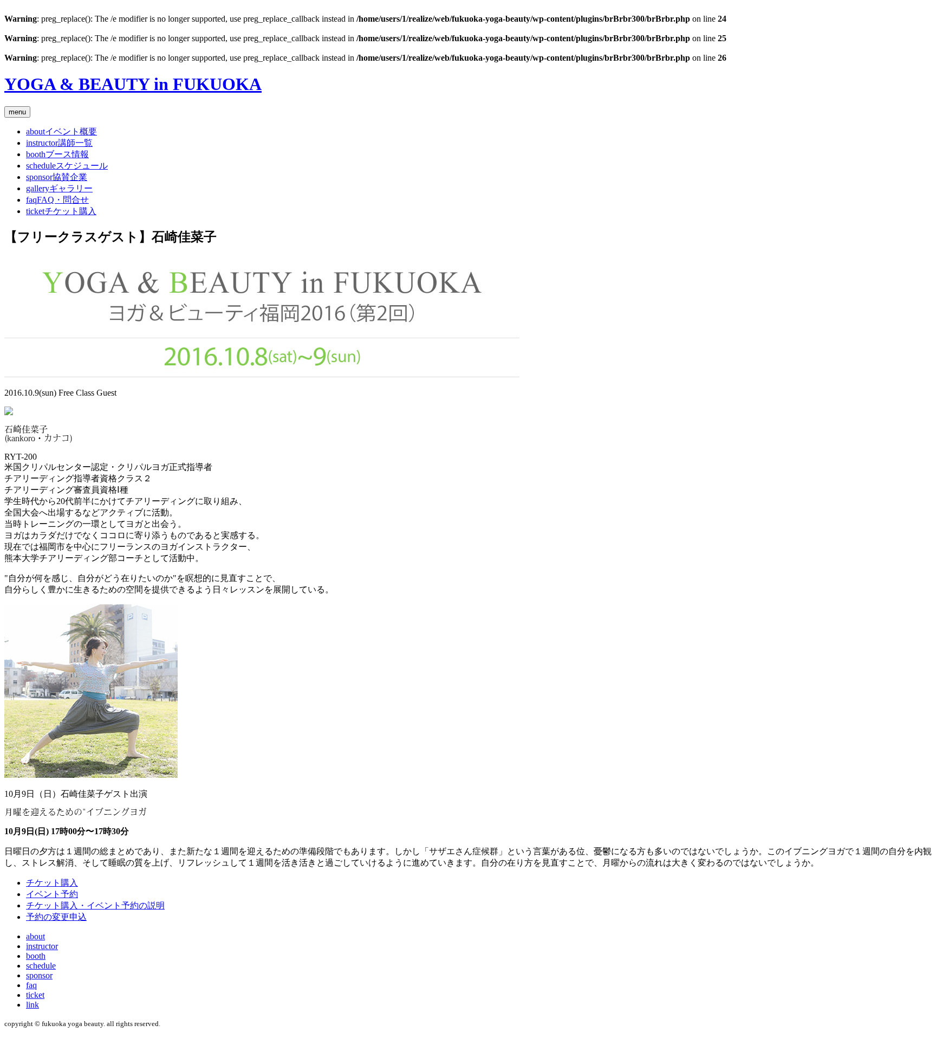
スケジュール (67, 165)
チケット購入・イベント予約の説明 (95, 905)
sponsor (39, 975)
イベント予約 (52, 894)
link (32, 1004)
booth (36, 955)
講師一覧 (59, 142)
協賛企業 (56, 177)
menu (17, 112)
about (35, 936)
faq (31, 985)
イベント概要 (61, 131)
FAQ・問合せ (57, 199)
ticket (35, 995)
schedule (41, 965)
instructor (42, 946)
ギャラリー (59, 188)
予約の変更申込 (56, 916)
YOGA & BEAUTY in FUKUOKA (133, 84)
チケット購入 (61, 211)
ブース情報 (57, 154)
